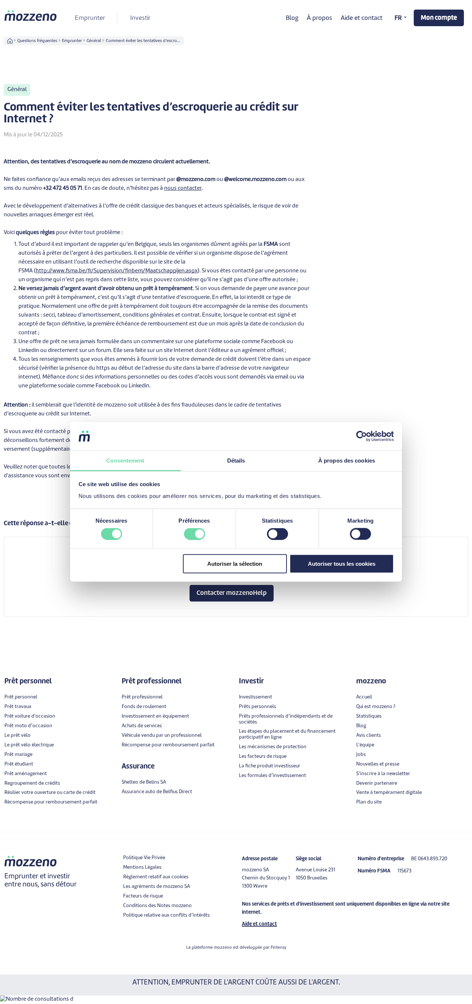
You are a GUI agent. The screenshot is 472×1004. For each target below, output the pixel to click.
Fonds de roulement (144, 706)
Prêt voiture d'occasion (29, 716)
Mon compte (439, 18)
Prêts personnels (257, 706)
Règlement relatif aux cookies (155, 877)
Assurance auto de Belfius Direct (157, 791)
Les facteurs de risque (263, 756)
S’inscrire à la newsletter (383, 773)
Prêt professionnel (142, 697)
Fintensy (278, 947)
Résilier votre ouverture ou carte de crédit (50, 792)
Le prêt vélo (17, 735)
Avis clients (368, 735)
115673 (405, 871)
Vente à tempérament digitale (389, 792)
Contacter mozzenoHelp (232, 593)
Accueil (364, 697)
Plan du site (369, 802)
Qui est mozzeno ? (375, 706)
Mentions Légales (142, 867)
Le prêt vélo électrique (29, 745)
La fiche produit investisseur (269, 766)
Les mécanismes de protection (272, 747)
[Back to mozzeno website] (31, 15)
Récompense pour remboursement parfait (50, 802)
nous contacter (183, 188)
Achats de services (142, 726)
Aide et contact (361, 18)
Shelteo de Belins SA (144, 782)
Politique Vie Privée (144, 857)
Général (94, 41)
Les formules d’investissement (272, 775)
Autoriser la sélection (234, 563)
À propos (319, 18)
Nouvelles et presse (377, 764)
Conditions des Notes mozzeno (157, 905)
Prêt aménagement (25, 773)
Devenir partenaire (376, 783)
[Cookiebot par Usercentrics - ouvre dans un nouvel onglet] (361, 436)
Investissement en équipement (155, 716)
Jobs (361, 754)
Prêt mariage (18, 754)
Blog (292, 18)
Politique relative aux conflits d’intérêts (166, 915)
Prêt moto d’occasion (28, 726)
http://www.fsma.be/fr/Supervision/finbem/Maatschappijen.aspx (117, 271)
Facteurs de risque (143, 896)
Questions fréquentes (37, 41)
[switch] (194, 534)
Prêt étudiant (18, 764)
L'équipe (365, 745)
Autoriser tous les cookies (341, 563)
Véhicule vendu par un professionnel (162, 735)
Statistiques (369, 716)
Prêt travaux (17, 706)
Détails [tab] (236, 460)
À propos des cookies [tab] (346, 460)
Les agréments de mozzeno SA (156, 886)
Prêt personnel (20, 697)
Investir (140, 18)
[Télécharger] (222, 417)
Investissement (255, 697)
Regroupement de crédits (32, 783)
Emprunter (90, 18)
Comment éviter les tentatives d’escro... (143, 41)
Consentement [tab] (125, 460)
